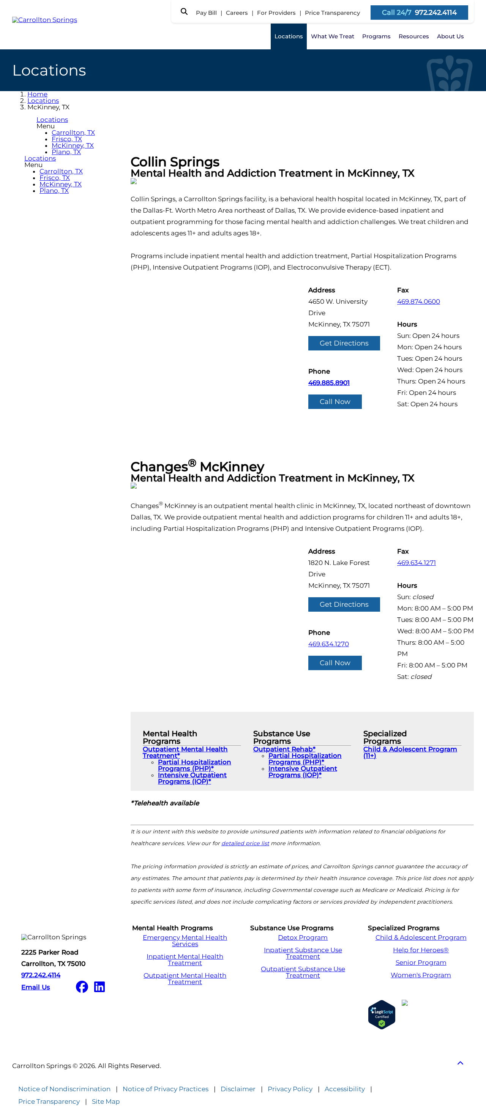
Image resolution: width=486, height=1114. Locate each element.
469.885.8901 (329, 383)
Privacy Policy (290, 1089)
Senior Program (421, 962)
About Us (450, 36)
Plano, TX (66, 152)
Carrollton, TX (73, 132)
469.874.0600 (418, 301)
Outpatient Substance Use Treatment (303, 972)
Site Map (106, 1101)
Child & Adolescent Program (421, 937)
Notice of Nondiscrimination (64, 1089)
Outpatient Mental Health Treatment (185, 978)
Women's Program (421, 975)
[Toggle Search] (184, 11)
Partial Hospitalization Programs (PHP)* (194, 765)
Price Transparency (332, 13)
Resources (414, 36)
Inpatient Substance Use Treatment (303, 953)
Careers (237, 13)
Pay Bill (206, 13)
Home (37, 94)
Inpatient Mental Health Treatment (185, 959)
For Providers (276, 13)
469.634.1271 (416, 562)
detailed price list (245, 843)
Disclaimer (238, 1089)
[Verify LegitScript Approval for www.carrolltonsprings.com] (382, 1015)
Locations (289, 36)
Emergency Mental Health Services (185, 940)
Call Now (335, 402)
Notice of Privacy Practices (165, 1089)
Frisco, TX (67, 139)
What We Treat (332, 36)
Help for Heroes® (421, 950)
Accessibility (345, 1089)
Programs (376, 36)
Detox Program (303, 937)
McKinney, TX (73, 145)
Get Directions (344, 343)
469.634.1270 (328, 644)
